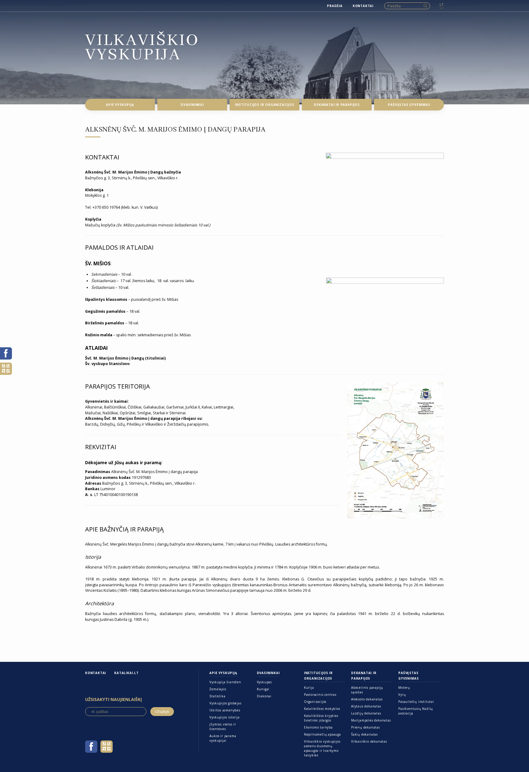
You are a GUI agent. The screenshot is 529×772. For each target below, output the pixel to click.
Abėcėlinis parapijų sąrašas (367, 689)
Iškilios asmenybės (224, 710)
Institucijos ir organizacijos (318, 676)
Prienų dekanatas (365, 727)
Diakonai (264, 696)
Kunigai (263, 689)
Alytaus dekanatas (366, 706)
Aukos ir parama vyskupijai (222, 738)
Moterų (404, 687)
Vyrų (402, 694)
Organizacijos (315, 701)
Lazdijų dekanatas (366, 713)
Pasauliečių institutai (416, 701)
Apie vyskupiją (223, 673)
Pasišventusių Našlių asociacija (415, 711)
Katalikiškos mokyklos (322, 709)
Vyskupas (264, 682)
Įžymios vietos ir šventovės (222, 726)
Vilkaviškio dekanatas (369, 741)
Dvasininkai (268, 673)
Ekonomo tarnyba (318, 727)
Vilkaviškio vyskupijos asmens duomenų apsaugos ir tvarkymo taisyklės (322, 748)
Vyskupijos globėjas (225, 703)
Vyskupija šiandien (225, 682)
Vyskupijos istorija (224, 717)
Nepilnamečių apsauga (322, 734)
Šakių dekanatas (364, 734)
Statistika (217, 696)
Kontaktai (95, 673)
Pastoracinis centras (320, 694)
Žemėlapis (217, 689)
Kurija (309, 687)
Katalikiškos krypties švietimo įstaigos (321, 718)
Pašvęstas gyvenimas (408, 676)
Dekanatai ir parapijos (364, 676)
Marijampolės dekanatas (371, 720)
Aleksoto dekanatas (366, 699)
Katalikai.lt (126, 673)
